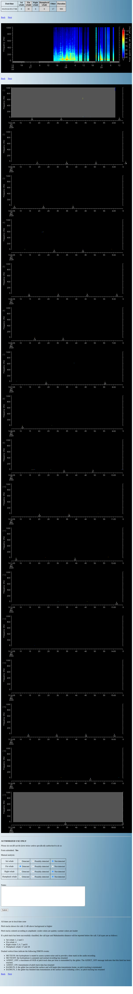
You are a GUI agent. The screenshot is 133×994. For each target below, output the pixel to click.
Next (10, 17)
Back (3, 17)
